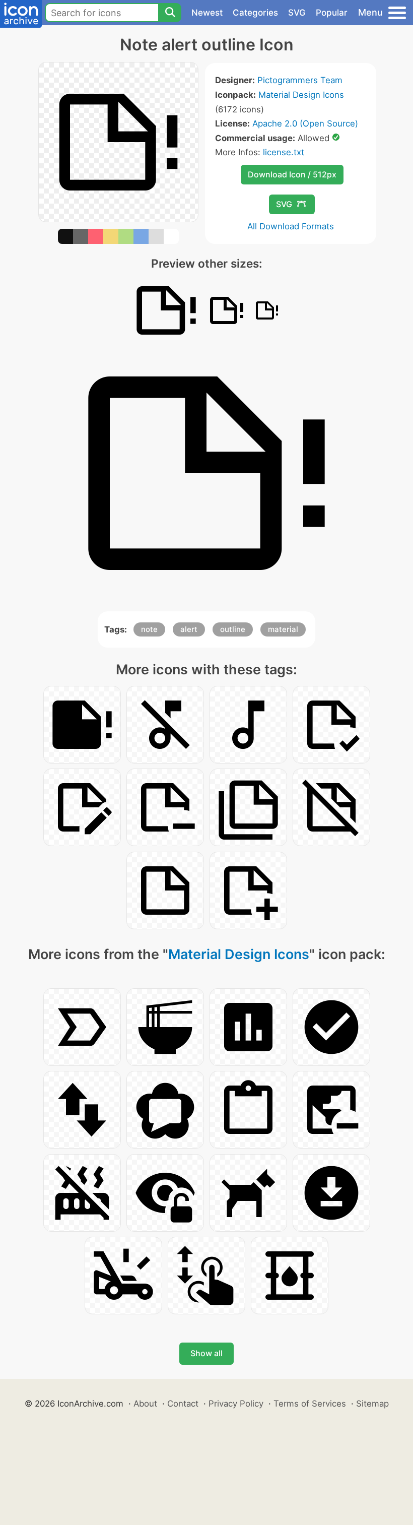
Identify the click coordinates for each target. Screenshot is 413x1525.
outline (232, 629)
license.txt (283, 152)
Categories (255, 13)
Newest (207, 13)
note (149, 629)
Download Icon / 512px (292, 174)
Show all (206, 1353)
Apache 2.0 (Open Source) (305, 123)
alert (188, 629)
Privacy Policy (236, 1404)
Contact (182, 1404)
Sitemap (372, 1404)
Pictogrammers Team (299, 80)
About (145, 1404)
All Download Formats (290, 226)
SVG (297, 13)
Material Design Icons (301, 95)
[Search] (169, 12)
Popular (332, 13)
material (283, 629)
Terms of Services (309, 1404)
